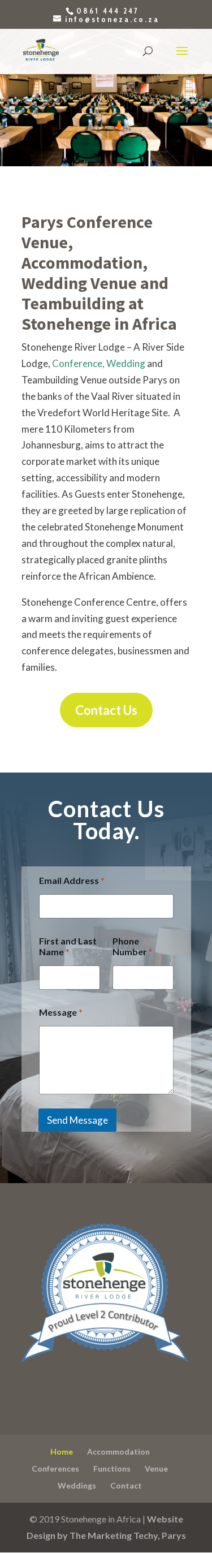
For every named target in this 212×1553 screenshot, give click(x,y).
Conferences (55, 1468)
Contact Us (106, 710)
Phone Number (133, 946)
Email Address (72, 880)
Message (61, 1012)
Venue (156, 1468)
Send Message (77, 1120)
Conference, (78, 363)
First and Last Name (68, 946)
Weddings (77, 1485)
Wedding (125, 363)
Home (61, 1451)
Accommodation (118, 1451)
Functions (112, 1468)
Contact (126, 1485)
